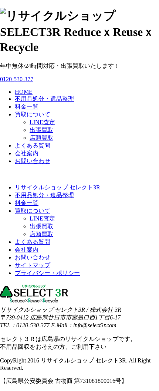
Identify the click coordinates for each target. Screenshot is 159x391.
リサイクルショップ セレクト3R (57, 187)
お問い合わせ (32, 161)
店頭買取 (41, 138)
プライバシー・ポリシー (47, 273)
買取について (32, 114)
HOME (24, 92)
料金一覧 (26, 106)
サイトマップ (32, 265)
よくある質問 (32, 145)
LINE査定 (42, 122)
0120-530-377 (16, 79)
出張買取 (41, 130)
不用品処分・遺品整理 (44, 99)
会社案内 (26, 153)
